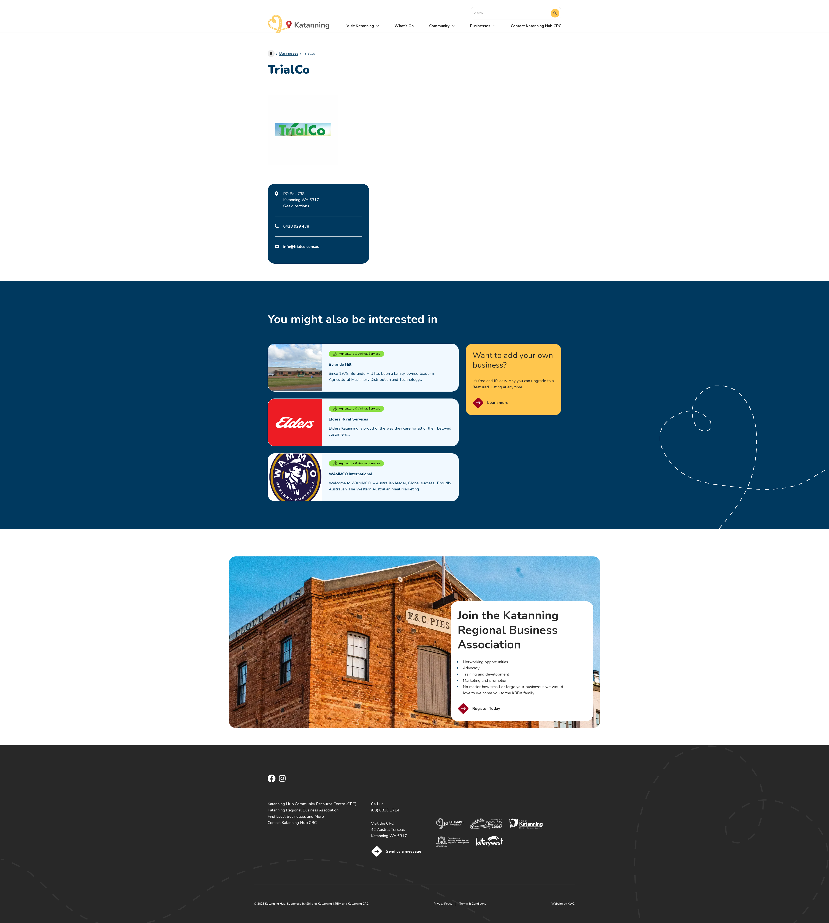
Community (439, 25)
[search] (512, 13)
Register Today (486, 708)
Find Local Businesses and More (296, 816)
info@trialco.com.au (301, 246)
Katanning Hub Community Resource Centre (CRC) (312, 803)
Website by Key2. (563, 904)
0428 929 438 (296, 226)
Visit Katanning (360, 25)
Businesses (480, 25)
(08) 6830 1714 (385, 810)
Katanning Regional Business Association (303, 810)
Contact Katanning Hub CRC (536, 25)
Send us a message (403, 851)
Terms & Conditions (472, 904)
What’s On (404, 25)
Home (271, 53)
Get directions (296, 206)
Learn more (497, 402)
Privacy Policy (443, 904)
